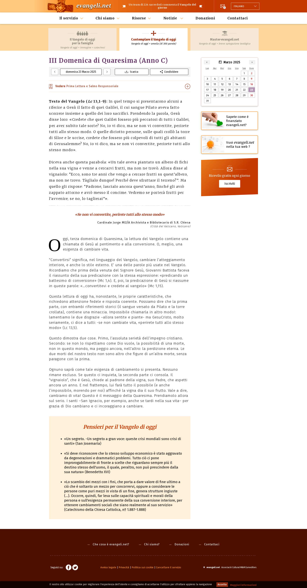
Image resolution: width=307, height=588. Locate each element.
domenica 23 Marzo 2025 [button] (81, 72)
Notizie (170, 18)
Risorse (139, 18)
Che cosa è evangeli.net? (111, 544)
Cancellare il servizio (168, 567)
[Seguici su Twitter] (75, 568)
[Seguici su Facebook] (68, 568)
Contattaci (237, 18)
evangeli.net (93, 5)
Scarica (134, 71)
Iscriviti (229, 184)
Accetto (222, 584)
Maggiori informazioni (243, 585)
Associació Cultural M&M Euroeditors (239, 567)
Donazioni (205, 18)
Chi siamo (105, 18)
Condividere (171, 71)
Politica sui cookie (143, 567)
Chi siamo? (152, 544)
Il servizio (68, 18)
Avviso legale (108, 567)
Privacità (124, 567)
